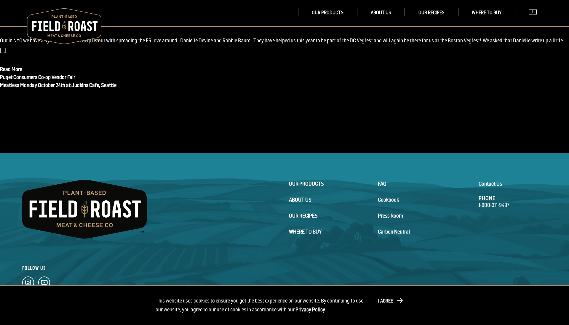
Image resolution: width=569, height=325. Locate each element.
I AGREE (385, 301)
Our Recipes (431, 12)
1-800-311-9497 (494, 205)
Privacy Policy (310, 309)
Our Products (327, 12)
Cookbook (388, 200)
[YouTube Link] (44, 283)
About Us (381, 12)
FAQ (382, 184)
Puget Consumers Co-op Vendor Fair (37, 77)
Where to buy (486, 12)
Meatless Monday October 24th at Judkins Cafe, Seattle (58, 85)
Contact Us (490, 184)
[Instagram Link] (28, 283)
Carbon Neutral (394, 232)
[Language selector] (535, 20)
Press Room (390, 216)
